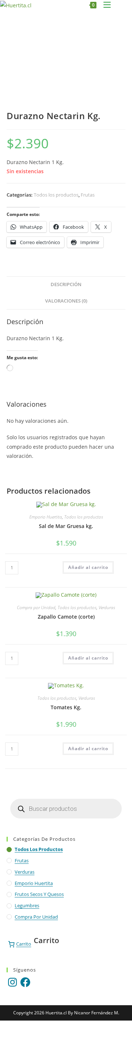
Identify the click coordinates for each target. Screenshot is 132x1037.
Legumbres (27, 905)
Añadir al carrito (88, 567)
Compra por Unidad (36, 607)
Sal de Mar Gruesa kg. (66, 526)
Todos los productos (56, 194)
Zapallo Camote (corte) (66, 616)
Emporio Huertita (45, 517)
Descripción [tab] (66, 284)
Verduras (107, 607)
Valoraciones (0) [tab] (66, 301)
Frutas (88, 194)
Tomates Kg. (66, 707)
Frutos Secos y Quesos (39, 894)
